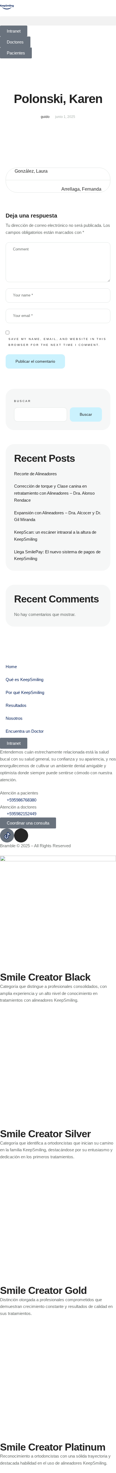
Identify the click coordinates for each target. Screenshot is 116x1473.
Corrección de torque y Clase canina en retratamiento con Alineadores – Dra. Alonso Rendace (54, 493)
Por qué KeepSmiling (25, 692)
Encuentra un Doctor (25, 731)
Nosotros (14, 718)
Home (11, 666)
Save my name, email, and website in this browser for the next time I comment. (57, 341)
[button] (58, 21)
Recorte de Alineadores (35, 473)
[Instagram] (21, 835)
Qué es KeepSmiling (24, 679)
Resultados (16, 705)
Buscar (22, 401)
